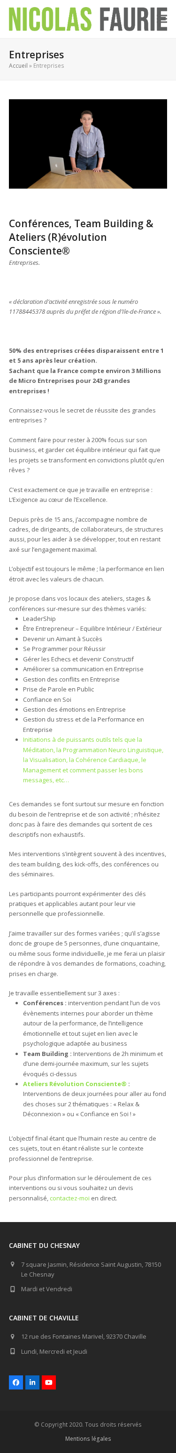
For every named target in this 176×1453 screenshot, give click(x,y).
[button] (162, 19)
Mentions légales (88, 1439)
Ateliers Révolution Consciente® (75, 1084)
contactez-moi (70, 1198)
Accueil (18, 66)
